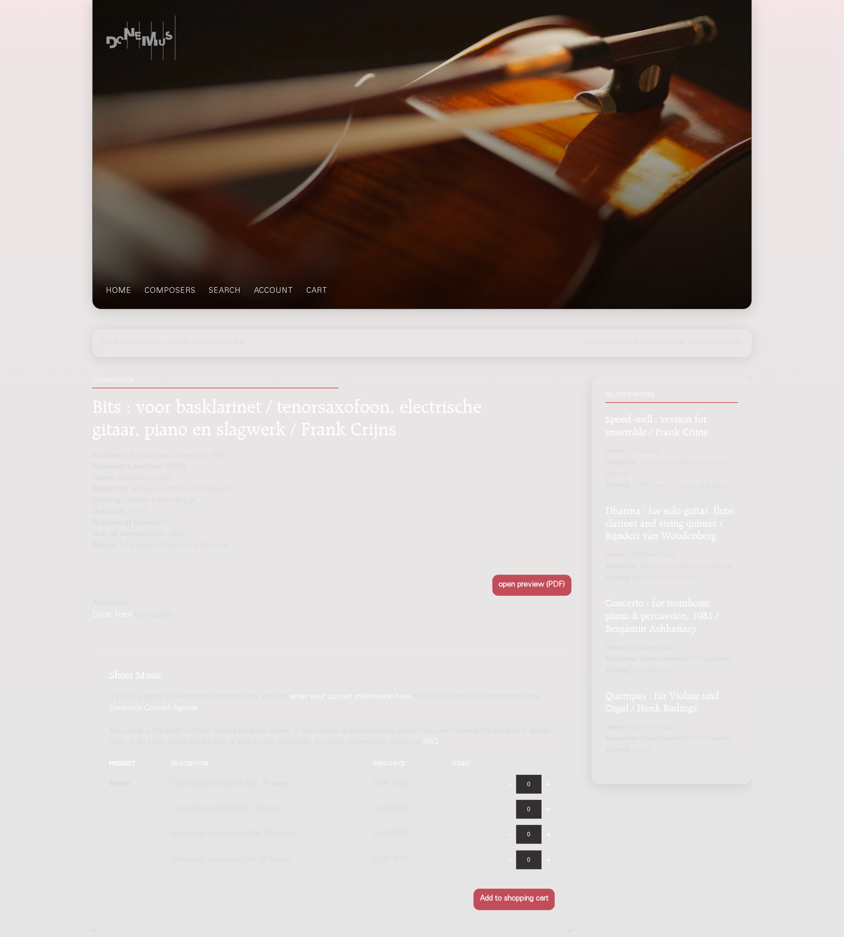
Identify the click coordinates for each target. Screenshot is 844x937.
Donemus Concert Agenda (153, 708)
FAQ (431, 742)
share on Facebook (611, 342)
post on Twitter (665, 342)
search (225, 291)
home (118, 291)
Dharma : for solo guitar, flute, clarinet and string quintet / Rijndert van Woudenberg (670, 521)
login (735, 342)
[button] (531, 585)
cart (316, 291)
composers (170, 291)
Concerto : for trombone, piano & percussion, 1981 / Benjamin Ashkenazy (662, 614)
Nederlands (707, 342)
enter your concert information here (351, 697)
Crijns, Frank (112, 615)
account (273, 291)
